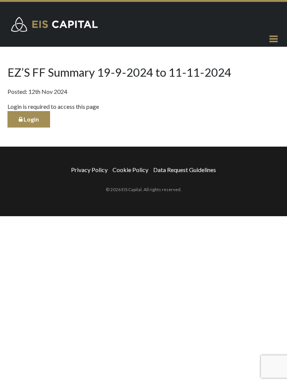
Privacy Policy (89, 169)
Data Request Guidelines (184, 169)
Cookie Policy (130, 169)
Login (30, 119)
